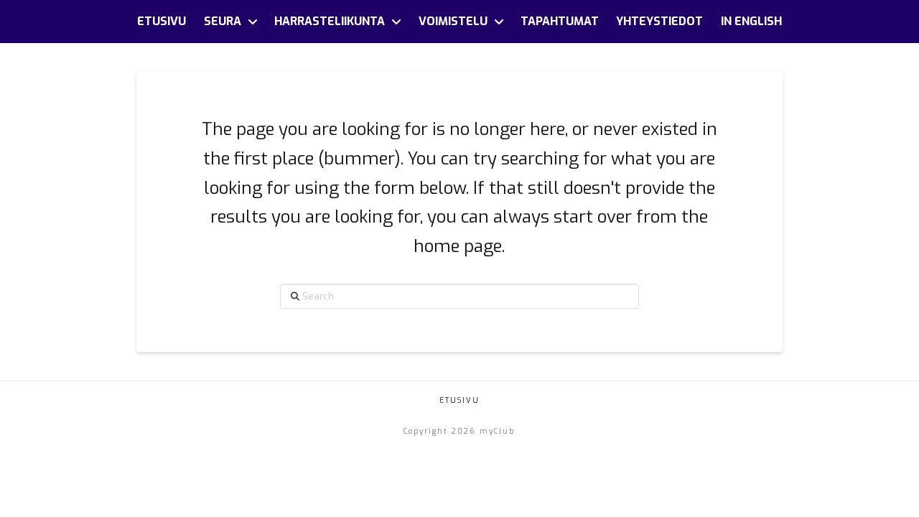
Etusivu (459, 400)
